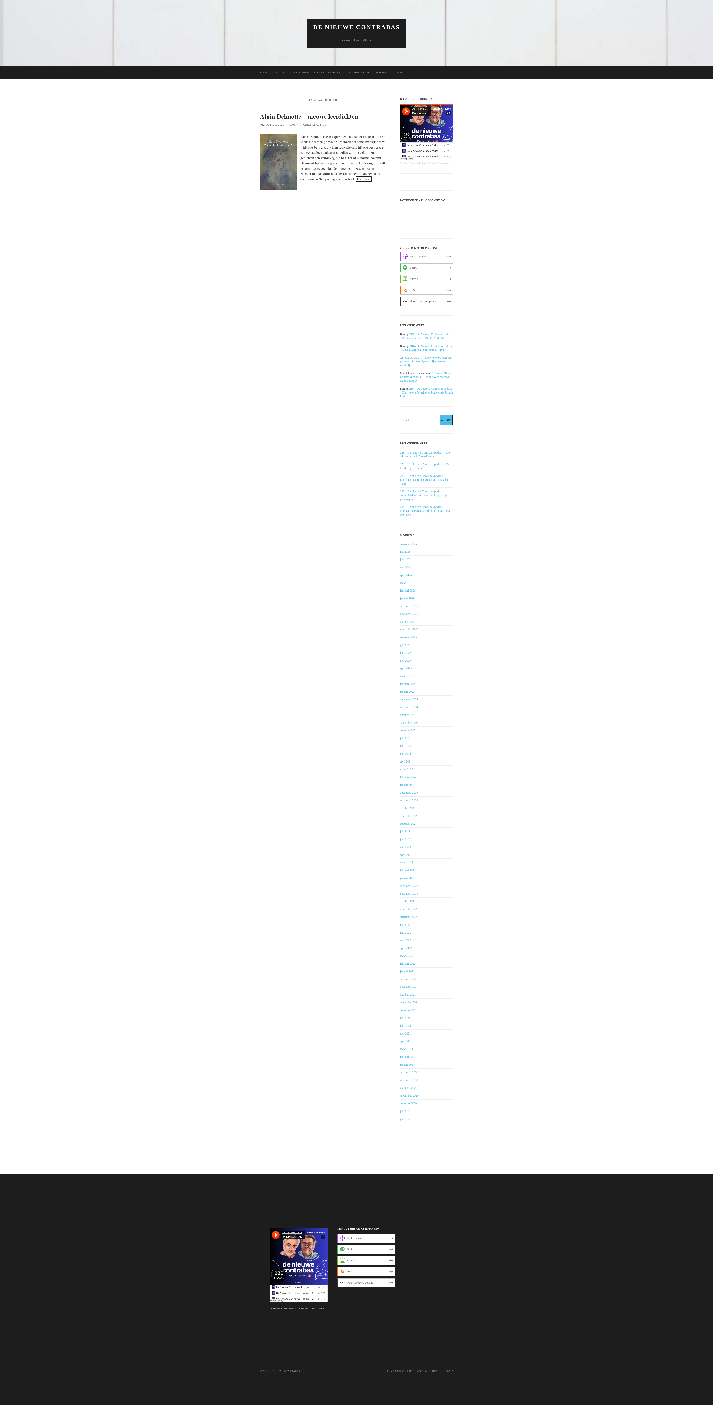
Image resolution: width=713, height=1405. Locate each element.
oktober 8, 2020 (272, 124)
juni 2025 (405, 653)
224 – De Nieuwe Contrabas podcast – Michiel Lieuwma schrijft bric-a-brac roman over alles (425, 510)
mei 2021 (405, 1033)
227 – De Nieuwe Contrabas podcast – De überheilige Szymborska (425, 466)
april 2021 (406, 1041)
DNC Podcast (356, 72)
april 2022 (406, 948)
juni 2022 (405, 932)
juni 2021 (405, 1025)
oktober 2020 (408, 1088)
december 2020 (409, 1072)
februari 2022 (408, 963)
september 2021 (409, 1002)
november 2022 (409, 893)
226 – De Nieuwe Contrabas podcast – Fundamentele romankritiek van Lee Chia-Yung (425, 479)
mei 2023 (405, 847)
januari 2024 (407, 785)
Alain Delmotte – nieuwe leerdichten (309, 116)
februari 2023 (408, 870)
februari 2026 (408, 590)
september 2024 (409, 722)
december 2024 (409, 699)
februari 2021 (408, 1056)
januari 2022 (407, 971)
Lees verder (364, 179)
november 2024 (409, 707)
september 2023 (409, 816)
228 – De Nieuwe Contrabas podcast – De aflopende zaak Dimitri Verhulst (426, 336)
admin (294, 124)
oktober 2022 (408, 901)
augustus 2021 (408, 1010)
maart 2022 (406, 956)
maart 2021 (406, 1049)
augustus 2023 (408, 823)
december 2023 (409, 792)
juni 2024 (405, 746)
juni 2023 (405, 839)
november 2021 (409, 987)
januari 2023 (407, 878)
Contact (281, 72)
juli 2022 (405, 925)
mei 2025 (405, 660)
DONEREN (382, 72)
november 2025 (409, 614)
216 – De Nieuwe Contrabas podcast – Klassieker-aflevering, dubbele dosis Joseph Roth (426, 392)
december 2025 (409, 606)
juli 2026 (405, 551)
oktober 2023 (408, 808)
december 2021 (409, 979)
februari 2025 (408, 684)
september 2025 (409, 629)
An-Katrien (406, 357)
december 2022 (409, 886)
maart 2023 (406, 862)
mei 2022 (405, 940)
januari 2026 (407, 598)
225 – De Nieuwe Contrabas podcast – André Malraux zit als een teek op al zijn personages (423, 495)
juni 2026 (405, 559)
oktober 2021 (408, 994)
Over (399, 72)
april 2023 (406, 855)
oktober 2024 (408, 715)
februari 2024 (408, 777)
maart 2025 (406, 676)
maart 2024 (406, 769)
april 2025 (406, 668)
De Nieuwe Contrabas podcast (441, 163)
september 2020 (409, 1095)
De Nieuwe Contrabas (356, 27)
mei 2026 (405, 567)
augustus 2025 (408, 637)
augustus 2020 (408, 1103)
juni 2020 (405, 1119)
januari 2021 (407, 1064)
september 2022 (409, 909)
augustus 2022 (408, 917)
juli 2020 (405, 1111)
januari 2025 (407, 691)
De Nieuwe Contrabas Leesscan (317, 72)
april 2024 (406, 761)
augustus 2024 (408, 730)
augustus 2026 (408, 544)
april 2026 (406, 575)
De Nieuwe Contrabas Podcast (413, 163)
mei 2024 (405, 753)
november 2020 (409, 1080)
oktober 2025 (408, 621)
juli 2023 (405, 831)
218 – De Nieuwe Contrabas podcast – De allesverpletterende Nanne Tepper (426, 348)
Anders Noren (427, 1370)
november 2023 (409, 800)
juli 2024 (405, 738)
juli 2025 (405, 645)
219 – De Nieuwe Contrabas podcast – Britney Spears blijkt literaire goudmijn (425, 361)
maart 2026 (406, 583)
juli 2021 (405, 1018)
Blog (263, 72)
